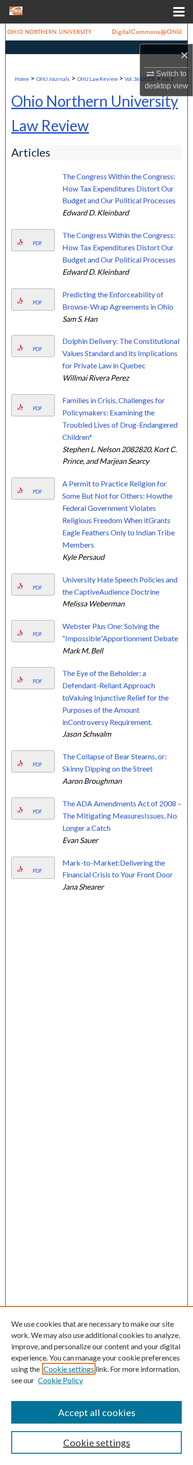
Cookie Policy (60, 1380)
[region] (96, 1385)
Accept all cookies (96, 1412)
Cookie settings (69, 1368)
